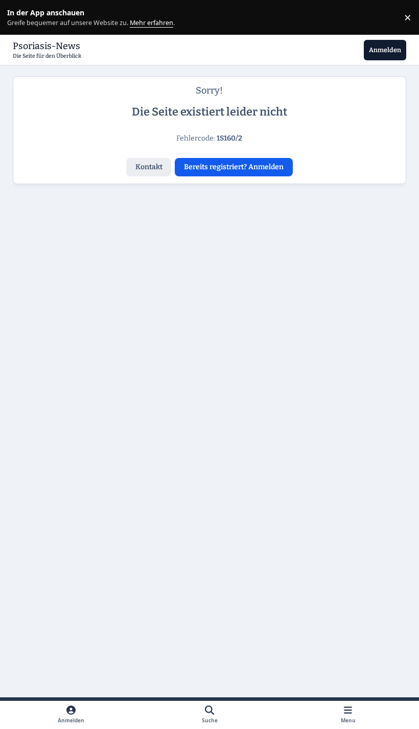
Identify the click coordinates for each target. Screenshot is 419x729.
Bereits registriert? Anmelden (234, 167)
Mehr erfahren (25, 17)
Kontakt (148, 167)
